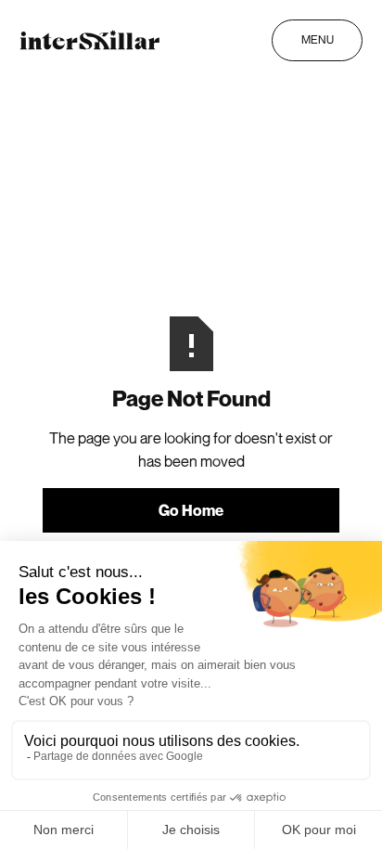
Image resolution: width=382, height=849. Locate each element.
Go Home (191, 510)
